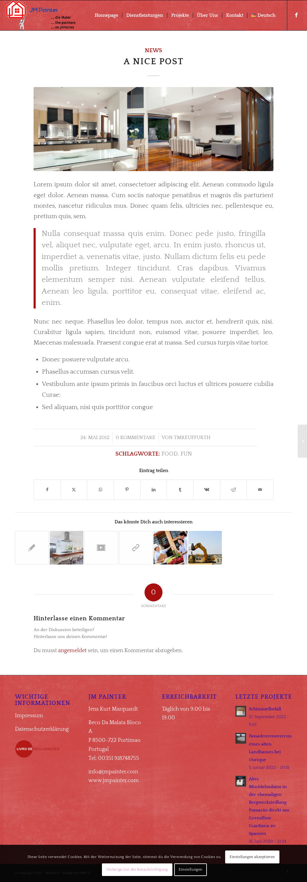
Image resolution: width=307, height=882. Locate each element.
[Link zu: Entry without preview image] (32, 548)
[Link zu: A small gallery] (67, 548)
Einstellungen (190, 869)
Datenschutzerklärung (42, 729)
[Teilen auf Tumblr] (180, 490)
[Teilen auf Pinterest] (127, 490)
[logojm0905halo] (44, 15)
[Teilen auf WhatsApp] (100, 490)
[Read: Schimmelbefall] (240, 711)
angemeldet (72, 651)
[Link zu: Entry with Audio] (170, 548)
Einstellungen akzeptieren (252, 857)
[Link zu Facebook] (296, 15)
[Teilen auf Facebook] (47, 490)
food (170, 454)
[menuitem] (106, 15)
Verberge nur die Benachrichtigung (137, 869)
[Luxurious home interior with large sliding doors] (153, 129)
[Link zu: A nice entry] (205, 548)
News (153, 50)
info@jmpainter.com (113, 772)
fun (186, 454)
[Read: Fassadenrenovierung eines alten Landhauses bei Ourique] (240, 738)
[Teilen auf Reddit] (233, 490)
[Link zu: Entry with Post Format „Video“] (101, 548)
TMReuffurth (192, 437)
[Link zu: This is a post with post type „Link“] (136, 548)
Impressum (29, 716)
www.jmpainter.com (113, 781)
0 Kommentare (135, 437)
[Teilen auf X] (74, 490)
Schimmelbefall (265, 709)
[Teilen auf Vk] (207, 490)
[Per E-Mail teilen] (260, 490)
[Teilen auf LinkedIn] (154, 490)
